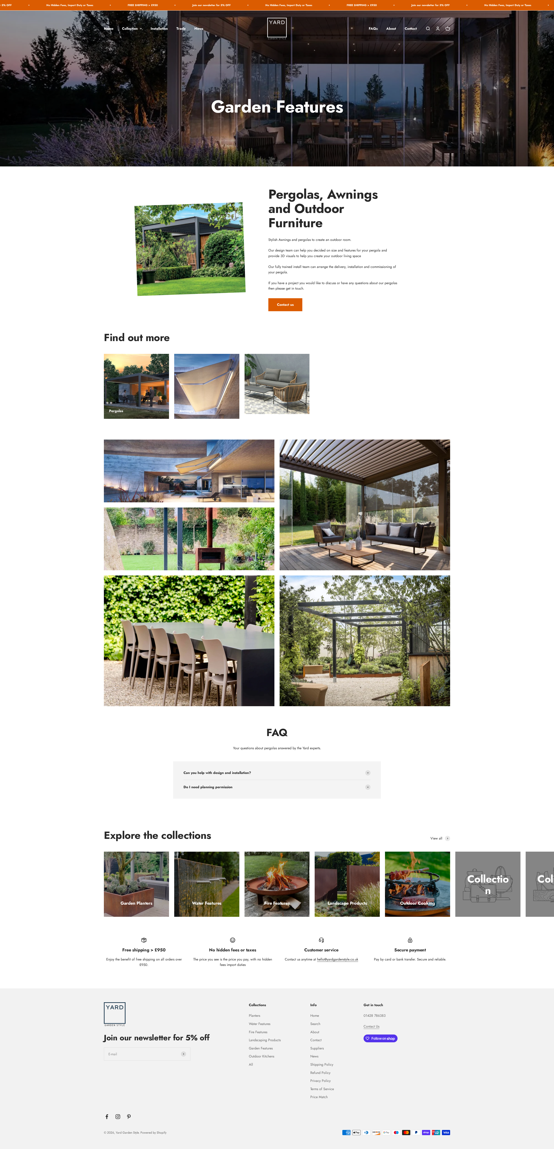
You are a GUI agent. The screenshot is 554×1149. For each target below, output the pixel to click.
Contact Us (371, 1026)
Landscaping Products (265, 1040)
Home (108, 28)
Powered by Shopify (153, 1132)
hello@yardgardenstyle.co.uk (337, 959)
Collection (130, 28)
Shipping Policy (321, 1064)
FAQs (373, 28)
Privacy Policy (320, 1080)
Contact (411, 28)
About (391, 28)
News (198, 28)
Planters (254, 1015)
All (251, 1064)
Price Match (319, 1096)
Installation (159, 28)
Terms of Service (322, 1088)
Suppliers (317, 1048)
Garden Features (261, 1048)
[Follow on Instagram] (118, 1117)
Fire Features (258, 1032)
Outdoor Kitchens (261, 1056)
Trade (181, 28)
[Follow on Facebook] (107, 1117)
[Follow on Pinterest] (129, 1117)
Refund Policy (320, 1072)
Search (315, 1023)
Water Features (259, 1023)
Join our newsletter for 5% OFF (33, 5)
